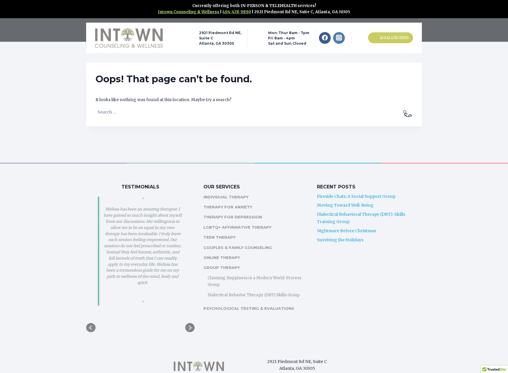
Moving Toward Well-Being (345, 205)
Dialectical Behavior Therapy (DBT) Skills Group (254, 294)
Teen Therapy (219, 237)
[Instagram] (339, 38)
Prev (91, 327)
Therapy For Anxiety (227, 207)
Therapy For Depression (232, 217)
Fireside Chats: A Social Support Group (356, 196)
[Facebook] (325, 38)
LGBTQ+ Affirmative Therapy (237, 227)
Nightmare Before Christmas (346, 230)
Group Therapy (221, 267)
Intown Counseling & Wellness (189, 11)
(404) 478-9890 (394, 37)
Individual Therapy (225, 197)
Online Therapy (221, 257)
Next (190, 327)
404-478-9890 (236, 11)
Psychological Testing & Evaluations (248, 308)
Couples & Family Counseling (237, 247)
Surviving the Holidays (340, 239)
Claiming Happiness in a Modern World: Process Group (254, 281)
